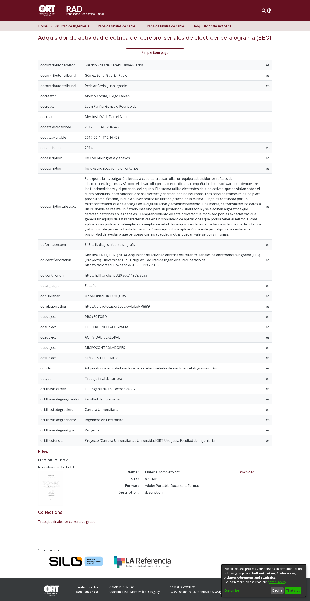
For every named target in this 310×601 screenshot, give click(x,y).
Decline (277, 590)
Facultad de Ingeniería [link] (71, 26)
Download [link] (246, 472)
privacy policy (277, 582)
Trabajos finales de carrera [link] (117, 26)
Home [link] (43, 26)
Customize (231, 590)
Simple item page (155, 52)
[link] (67, 521)
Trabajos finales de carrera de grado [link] (166, 26)
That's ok (293, 590)
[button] (263, 10)
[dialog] (263, 580)
